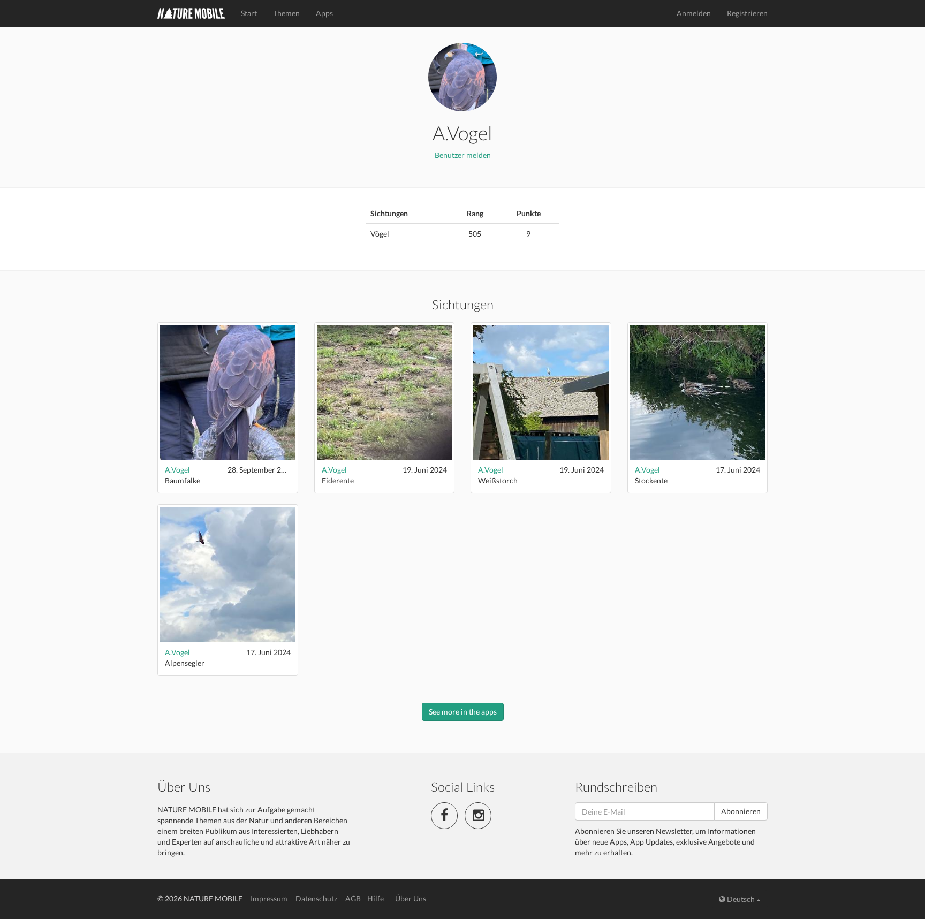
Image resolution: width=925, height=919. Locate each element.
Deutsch (740, 898)
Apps (324, 13)
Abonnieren (741, 811)
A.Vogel (177, 469)
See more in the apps (463, 711)
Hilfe (375, 898)
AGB (353, 898)
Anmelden (694, 13)
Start (249, 13)
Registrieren (747, 13)
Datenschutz (316, 898)
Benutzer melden (463, 155)
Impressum (269, 898)
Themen (286, 13)
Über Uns (410, 898)
